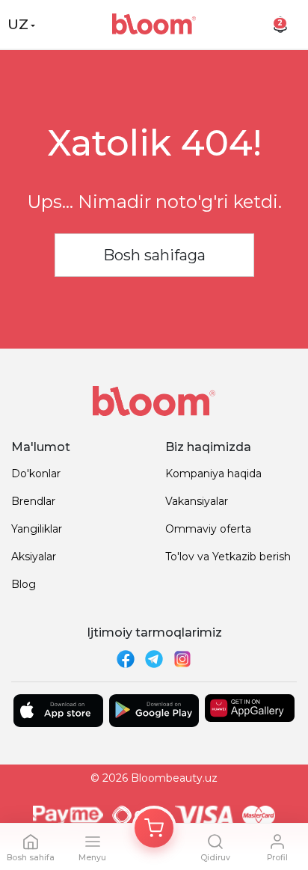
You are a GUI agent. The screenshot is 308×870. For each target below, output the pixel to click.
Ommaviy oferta (208, 529)
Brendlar (33, 501)
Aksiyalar (33, 556)
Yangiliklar (36, 529)
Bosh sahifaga (154, 255)
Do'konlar (36, 473)
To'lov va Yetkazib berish (228, 556)
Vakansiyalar (196, 501)
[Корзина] (154, 828)
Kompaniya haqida (213, 473)
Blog (23, 584)
